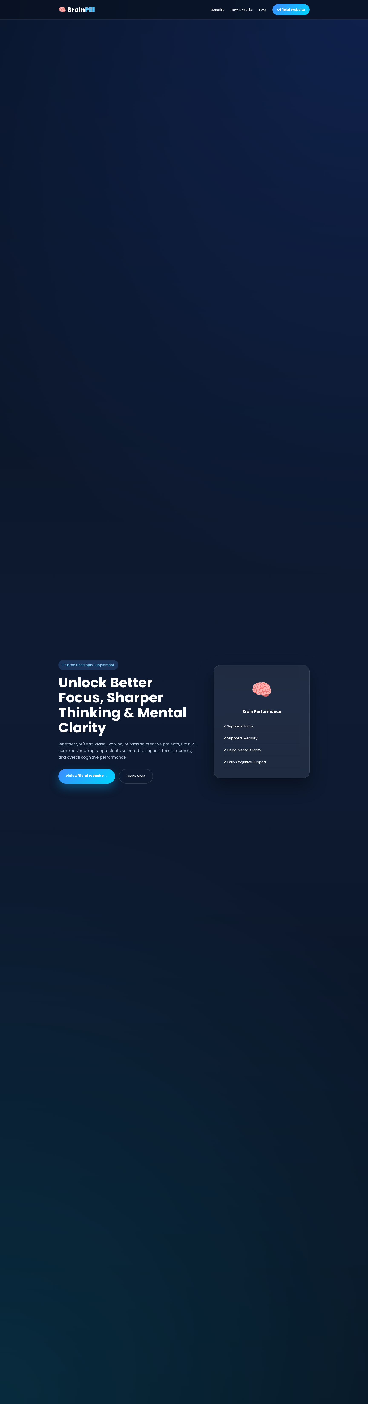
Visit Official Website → (87, 775)
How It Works (242, 9)
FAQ (262, 9)
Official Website (291, 9)
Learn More (135, 776)
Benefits (217, 9)
